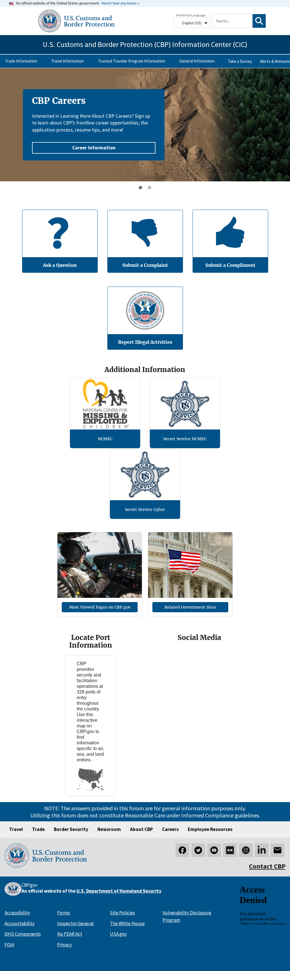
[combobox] (232, 21)
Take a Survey (240, 61)
